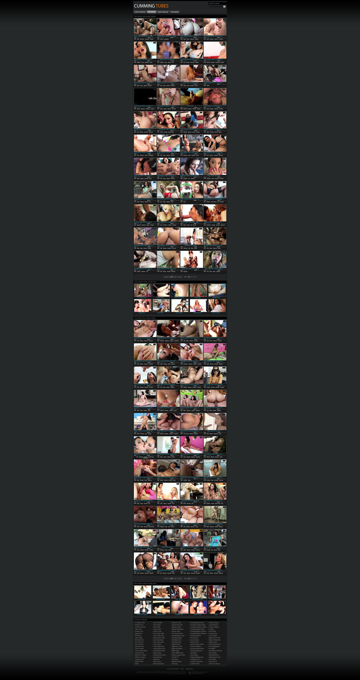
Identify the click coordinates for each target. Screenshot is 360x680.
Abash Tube (139, 661)
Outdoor (170, 480)
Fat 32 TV (175, 657)
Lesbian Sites (195, 663)
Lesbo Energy (213, 622)
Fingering (147, 38)
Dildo (169, 363)
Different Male (176, 661)
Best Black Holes (159, 651)
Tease (219, 549)
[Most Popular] (162, 12)
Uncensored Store (141, 651)
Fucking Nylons (195, 635)
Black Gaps (157, 653)
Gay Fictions (194, 640)
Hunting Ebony (177, 638)
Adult (137, 663)
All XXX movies (140, 627)
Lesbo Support (214, 627)
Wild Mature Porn (214, 657)
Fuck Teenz (194, 638)
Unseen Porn (139, 653)
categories (166, 276)
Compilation (166, 38)
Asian (138, 85)
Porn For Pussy (215, 663)
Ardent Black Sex (159, 648)
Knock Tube (158, 631)
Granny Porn (194, 642)
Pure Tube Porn (159, 635)
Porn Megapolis (214, 646)
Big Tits (216, 131)
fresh (175, 276)
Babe (138, 38)
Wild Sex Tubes (140, 657)
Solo (192, 503)
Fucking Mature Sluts (197, 629)
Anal (166, 62)
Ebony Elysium (159, 663)
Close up (216, 38)
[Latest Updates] (140, 12)
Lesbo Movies (213, 625)
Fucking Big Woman (197, 622)
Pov (189, 178)
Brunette (142, 38)
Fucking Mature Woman (198, 633)
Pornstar (221, 108)
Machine (221, 526)
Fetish (189, 480)
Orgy (169, 526)
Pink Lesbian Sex (215, 644)
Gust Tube (157, 627)
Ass (173, 62)
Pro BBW (212, 648)
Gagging (222, 201)
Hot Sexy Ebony (177, 633)
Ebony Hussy (176, 627)
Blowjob (211, 38)
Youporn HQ (139, 659)
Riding (195, 248)
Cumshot (221, 38)
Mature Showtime (215, 640)
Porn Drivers (139, 644)
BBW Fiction (176, 644)
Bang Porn (138, 633)
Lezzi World (213, 635)
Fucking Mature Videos (198, 631)
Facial (161, 38)
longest (180, 276)
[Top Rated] (151, 12)
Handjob (194, 108)
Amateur (162, 62)
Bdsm (211, 248)
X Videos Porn (140, 622)
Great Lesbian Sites (197, 644)
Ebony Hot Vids (177, 625)
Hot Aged (193, 653)
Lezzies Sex (213, 633)
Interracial (221, 155)
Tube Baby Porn (159, 646)
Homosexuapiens (196, 651)
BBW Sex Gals (177, 646)
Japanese (198, 456)
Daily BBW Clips (177, 653)
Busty (188, 38)
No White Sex (176, 642)
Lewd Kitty (212, 631)
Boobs (220, 131)
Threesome (145, 457)
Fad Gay (175, 663)
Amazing (198, 410)
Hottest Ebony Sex (178, 635)
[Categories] (174, 12)
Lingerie (149, 433)
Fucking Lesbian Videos (198, 627)
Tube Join (138, 629)
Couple (212, 503)
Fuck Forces (139, 642)
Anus (173, 503)
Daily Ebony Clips (160, 655)
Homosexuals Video (197, 648)
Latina (196, 85)
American (185, 248)
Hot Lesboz (194, 655)
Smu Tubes (157, 644)
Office (192, 248)
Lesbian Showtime (196, 661)
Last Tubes (138, 638)
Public (219, 248)
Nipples (173, 456)
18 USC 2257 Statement (173, 668)
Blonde (187, 62)
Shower (198, 108)
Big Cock (146, 526)
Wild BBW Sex (214, 655)
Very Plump (213, 653)
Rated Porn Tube (159, 638)
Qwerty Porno (139, 646)
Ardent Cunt (139, 631)
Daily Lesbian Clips (178, 655)
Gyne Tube (157, 629)
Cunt (146, 433)
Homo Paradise (195, 646)
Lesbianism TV (195, 659)
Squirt (151, 62)
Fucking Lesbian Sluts (197, 625)
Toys (147, 271)
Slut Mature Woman (215, 651)
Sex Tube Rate (159, 640)
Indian (208, 85)
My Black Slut (176, 640)
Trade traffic (189, 668)
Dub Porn (138, 635)
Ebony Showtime (177, 629)
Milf (189, 248)
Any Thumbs (158, 622)
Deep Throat (171, 131)
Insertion (143, 271)
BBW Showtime (177, 648)
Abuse (182, 668)
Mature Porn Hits (214, 638)
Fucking (172, 526)
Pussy (174, 480)
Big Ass (215, 549)
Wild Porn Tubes (140, 655)
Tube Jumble (139, 648)
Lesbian (151, 38)
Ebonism (156, 659)
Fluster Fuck (139, 625)
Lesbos (211, 629)
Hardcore (192, 38)
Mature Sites (213, 642)
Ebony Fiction (176, 622)
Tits (150, 201)
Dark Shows (158, 657)
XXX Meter (212, 659)
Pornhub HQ (139, 640)
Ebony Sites (176, 631)
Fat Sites (175, 659)
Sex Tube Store (159, 642)
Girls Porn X (213, 661)
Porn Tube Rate (159, 633)
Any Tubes (157, 625)
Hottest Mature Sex (196, 657)
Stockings (223, 224)
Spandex (193, 178)
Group (161, 131)
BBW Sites (175, 651)
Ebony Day (157, 661)
